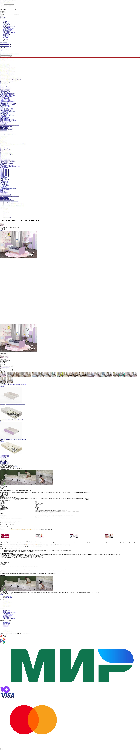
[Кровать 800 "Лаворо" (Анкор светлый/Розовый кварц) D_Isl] (128, 376)
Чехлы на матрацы (3, 187)
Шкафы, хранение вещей (5, 82)
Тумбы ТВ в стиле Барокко (5, 100)
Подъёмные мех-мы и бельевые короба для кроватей (10, 166)
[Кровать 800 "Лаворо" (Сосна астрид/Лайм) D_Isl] (60, 376)
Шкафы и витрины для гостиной (6, 109)
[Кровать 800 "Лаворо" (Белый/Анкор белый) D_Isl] (103, 376)
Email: (1, 13)
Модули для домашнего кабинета (6, 154)
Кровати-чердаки (3, 123)
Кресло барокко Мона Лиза (5, 145)
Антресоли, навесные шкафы (5, 194)
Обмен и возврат (6, 36)
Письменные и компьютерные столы (7, 68)
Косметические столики (4, 182)
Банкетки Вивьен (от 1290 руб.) (6, 149)
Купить (1, 230)
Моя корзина (5, 629)
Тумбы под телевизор (4, 112)
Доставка (4, 603)
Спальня (2, 164)
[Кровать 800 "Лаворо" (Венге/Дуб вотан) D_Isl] (72, 376)
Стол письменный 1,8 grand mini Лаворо (7, 71)
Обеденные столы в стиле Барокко (6, 96)
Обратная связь (3, 634)
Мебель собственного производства (7, 61)
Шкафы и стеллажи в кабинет (6, 153)
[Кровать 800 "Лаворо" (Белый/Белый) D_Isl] (35, 376)
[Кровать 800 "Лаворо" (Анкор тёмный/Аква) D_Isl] (122, 376)
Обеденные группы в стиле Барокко (7, 94)
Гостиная (2, 107)
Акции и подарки (6, 21)
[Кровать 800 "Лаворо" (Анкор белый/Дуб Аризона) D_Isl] (16, 376)
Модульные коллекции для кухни (6, 131)
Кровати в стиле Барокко (5, 88)
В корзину (2, 386)
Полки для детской (3, 127)
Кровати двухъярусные (4, 176)
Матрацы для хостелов (4, 198)
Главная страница (6, 209)
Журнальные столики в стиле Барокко (7, 95)
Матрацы (2, 180)
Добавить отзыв (6, 367)
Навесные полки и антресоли (5, 114)
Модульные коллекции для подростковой (8, 120)
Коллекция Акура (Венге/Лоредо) (6, 202)
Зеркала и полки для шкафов (5, 195)
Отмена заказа (5, 37)
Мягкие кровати (3, 178)
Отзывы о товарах (6, 606)
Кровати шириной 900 (4, 170)
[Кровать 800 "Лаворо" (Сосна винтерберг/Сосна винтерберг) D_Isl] (47, 376)
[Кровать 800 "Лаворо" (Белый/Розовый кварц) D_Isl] (97, 376)
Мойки (1, 138)
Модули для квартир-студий (5, 199)
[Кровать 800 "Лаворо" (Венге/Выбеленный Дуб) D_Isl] (78, 376)
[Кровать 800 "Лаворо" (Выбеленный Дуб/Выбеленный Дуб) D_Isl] (66, 376)
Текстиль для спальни (4, 185)
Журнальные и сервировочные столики (7, 111)
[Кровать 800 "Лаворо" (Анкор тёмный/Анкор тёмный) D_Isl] (109, 376)
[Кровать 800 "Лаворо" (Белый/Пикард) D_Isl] (28, 376)
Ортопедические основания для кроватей (8, 188)
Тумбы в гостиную (3, 116)
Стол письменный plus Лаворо (6, 75)
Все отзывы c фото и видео (5, 46)
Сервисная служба (6, 33)
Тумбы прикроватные (4, 81)
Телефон (2, 3)
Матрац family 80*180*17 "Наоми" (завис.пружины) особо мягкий (12, 404)
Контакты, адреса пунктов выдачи (9, 26)
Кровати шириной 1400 (4, 172)
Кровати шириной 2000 (4, 175)
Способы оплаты (6, 602)
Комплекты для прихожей (5, 159)
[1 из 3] (9, 484)
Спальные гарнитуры (4, 167)
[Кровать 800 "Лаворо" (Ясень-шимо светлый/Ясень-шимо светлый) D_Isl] (41, 376)
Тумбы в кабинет (3, 156)
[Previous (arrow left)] (0, 749)
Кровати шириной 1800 (4, 174)
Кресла (1, 144)
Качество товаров (6, 35)
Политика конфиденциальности (9, 32)
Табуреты (2, 137)
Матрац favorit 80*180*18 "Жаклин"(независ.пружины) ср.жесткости (13, 439)
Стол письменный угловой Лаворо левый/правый (9, 80)
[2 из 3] (27, 484)
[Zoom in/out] (3, 748)
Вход (1, 42)
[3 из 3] (44, 484)
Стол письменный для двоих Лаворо (7, 76)
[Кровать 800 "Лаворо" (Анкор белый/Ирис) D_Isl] (18, 351)
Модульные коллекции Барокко (6, 87)
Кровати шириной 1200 (4, 171)
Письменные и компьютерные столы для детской (9, 125)
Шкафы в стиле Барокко (4, 102)
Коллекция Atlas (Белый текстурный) (7, 200)
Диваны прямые (3, 142)
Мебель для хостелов (4, 197)
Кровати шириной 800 (4, 169)
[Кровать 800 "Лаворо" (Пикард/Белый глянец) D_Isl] (22, 376)
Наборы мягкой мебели (4, 150)
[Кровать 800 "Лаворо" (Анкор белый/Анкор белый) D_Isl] (10, 382)
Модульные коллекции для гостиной (7, 115)
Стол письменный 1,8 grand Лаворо (7, 72)
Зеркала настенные (4, 183)
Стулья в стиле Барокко (4, 105)
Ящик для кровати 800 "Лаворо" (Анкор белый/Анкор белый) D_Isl (13, 384)
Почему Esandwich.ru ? (7, 24)
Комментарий (3, 9)
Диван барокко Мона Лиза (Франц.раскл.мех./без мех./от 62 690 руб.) (13, 143)
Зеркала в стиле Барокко (5, 92)
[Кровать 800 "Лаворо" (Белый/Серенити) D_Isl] (91, 376)
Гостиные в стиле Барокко (5, 91)
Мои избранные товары (7, 630)
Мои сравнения (5, 631)
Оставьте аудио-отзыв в (4, 462)
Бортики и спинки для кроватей (6, 129)
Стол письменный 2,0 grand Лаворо (7, 73)
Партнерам (5, 25)
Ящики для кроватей (4, 128)
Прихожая (2, 157)
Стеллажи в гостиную (4, 113)
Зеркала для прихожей (4, 162)
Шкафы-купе (2, 85)
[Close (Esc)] (0, 748)
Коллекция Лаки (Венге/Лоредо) (6, 203)
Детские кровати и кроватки (5, 121)
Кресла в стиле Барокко (4, 98)
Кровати (2, 168)
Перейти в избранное (4, 50)
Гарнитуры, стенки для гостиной (6, 108)
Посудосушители (3, 139)
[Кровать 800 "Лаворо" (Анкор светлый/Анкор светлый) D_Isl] (134, 376)
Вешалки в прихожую (4, 158)
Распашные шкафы (4, 83)
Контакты (4, 22)
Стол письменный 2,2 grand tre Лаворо (7, 74)
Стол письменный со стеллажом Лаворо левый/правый (10, 77)
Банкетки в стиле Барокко (5, 97)
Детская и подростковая (4, 117)
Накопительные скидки (7, 23)
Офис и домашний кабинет (5, 151)
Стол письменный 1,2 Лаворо (6, 70)
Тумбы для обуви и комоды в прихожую (7, 161)
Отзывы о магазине (6, 605)
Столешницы (2, 140)
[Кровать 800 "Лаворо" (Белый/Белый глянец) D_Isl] (10, 376)
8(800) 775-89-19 (3, 461)
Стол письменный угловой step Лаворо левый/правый (10, 79)
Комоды (1, 62)
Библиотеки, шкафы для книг (5, 110)
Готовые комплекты (4, 118)
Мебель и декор (5, 211)
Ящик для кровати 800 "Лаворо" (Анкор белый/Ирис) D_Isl (11, 419)
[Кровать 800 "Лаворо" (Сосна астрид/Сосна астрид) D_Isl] (53, 376)
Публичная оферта (6, 27)
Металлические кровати (4, 179)
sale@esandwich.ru (8, 597)
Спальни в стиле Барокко (5, 89)
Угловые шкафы (3, 84)
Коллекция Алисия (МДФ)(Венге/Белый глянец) (9, 201)
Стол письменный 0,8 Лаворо (6, 69)
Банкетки (2, 146)
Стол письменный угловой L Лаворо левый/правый (10, 78)
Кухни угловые (3, 133)
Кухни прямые (3, 132)
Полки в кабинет (3, 155)
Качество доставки (6, 34)
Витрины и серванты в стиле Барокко (7, 104)
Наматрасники (3, 186)
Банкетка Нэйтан (3, 147)
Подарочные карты (6, 604)
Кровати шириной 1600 (4, 173)
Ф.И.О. (1, 5)
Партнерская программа (7, 29)
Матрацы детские (3, 124)
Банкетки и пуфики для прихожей (6, 163)
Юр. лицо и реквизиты (7, 31)
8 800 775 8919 (3, 17)
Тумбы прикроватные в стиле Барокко (7, 101)
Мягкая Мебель (3, 141)
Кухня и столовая (3, 130)
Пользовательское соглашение (8, 28)
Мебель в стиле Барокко (4, 86)
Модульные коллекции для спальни (7, 165)
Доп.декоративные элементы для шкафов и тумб (9, 196)
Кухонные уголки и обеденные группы (7, 67)
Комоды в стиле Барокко (5, 106)
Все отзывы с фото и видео (5, 44)
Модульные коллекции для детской (7, 119)
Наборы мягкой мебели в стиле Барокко (7, 93)
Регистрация (5, 42)
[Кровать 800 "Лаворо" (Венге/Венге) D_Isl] (84, 376)
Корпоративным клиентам (8, 30)
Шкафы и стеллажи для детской (6, 126)
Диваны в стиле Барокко (5, 99)
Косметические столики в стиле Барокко (8, 103)
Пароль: (2, 14)
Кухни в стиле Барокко (4, 90)
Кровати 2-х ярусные (4, 122)
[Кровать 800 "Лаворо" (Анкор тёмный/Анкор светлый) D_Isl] (116, 376)
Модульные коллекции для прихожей (7, 160)
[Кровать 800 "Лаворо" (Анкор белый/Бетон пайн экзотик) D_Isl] (3, 382)
